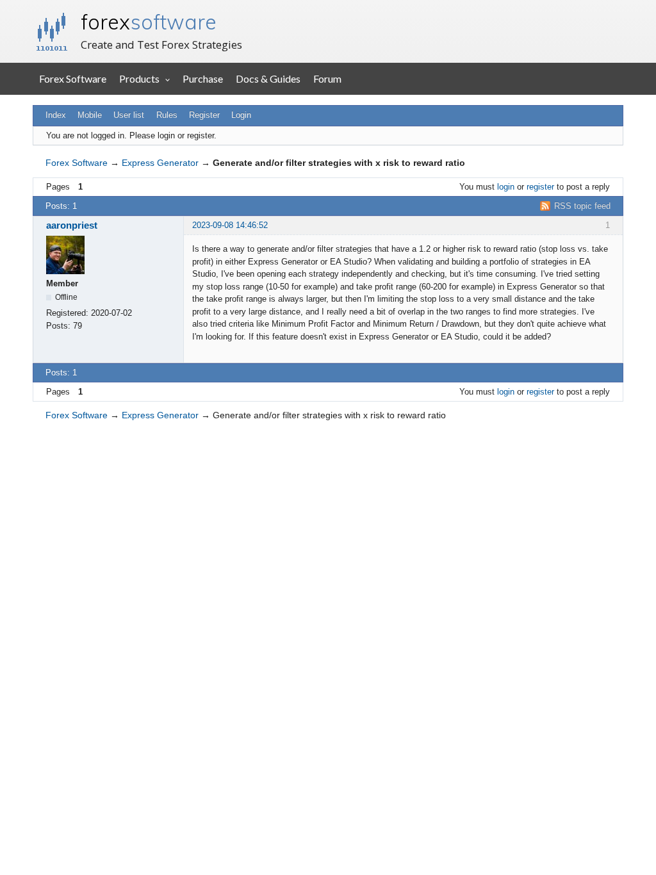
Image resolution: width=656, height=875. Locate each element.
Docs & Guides (268, 78)
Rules (166, 115)
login (505, 187)
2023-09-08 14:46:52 (230, 225)
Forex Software (72, 78)
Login (241, 115)
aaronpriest (71, 225)
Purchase (203, 78)
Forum (327, 78)
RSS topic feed (582, 206)
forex (149, 22)
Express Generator (160, 163)
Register (204, 115)
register (540, 187)
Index (55, 115)
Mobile (90, 115)
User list (128, 115)
